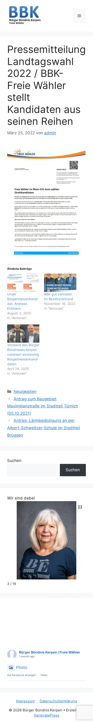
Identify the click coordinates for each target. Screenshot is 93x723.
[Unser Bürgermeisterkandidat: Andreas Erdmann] (23, 283)
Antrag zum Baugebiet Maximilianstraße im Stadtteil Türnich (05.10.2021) (42, 406)
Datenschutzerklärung (58, 701)
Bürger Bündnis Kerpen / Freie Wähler (49, 652)
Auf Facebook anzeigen (21, 675)
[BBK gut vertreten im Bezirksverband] (60, 283)
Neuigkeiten (25, 391)
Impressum (25, 701)
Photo (21, 667)
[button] (80, 507)
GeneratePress (46, 715)
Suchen (14, 460)
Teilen (43, 675)
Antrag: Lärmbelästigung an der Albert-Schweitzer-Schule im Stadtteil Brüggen (43, 427)
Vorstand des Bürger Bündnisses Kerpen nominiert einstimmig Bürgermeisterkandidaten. (23, 354)
